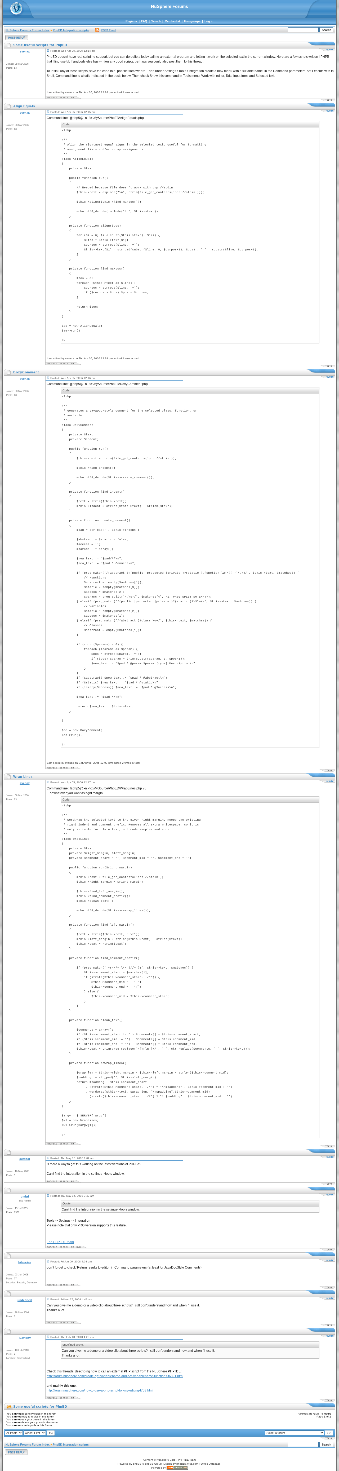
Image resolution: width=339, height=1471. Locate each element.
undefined (24, 1300)
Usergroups (192, 21)
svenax (25, 51)
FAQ (144, 21)
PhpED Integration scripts (71, 30)
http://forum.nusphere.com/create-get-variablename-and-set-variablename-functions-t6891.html (115, 1376)
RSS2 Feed (108, 30)
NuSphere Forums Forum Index (28, 30)
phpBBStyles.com (187, 1463)
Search (156, 21)
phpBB (137, 1463)
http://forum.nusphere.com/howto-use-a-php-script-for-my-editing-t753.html (100, 1390)
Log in (208, 21)
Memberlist (172, 21)
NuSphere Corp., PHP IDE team (176, 1459)
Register (131, 21)
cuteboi (24, 1158)
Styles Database (210, 1463)
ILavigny (25, 1337)
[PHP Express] (177, 1467)
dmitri (25, 1196)
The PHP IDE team (60, 1242)
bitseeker (24, 1262)
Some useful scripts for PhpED (40, 1406)
